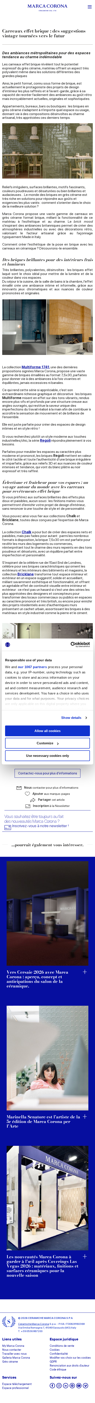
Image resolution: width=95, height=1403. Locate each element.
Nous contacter (11, 1350)
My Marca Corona (13, 1346)
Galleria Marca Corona (16, 1358)
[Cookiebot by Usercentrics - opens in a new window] (70, 644)
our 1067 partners (32, 667)
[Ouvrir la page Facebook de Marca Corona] (52, 1387)
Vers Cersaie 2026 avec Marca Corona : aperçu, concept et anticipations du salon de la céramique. (37, 979)
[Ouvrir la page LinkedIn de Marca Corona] (65, 1387)
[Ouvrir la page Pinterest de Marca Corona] (72, 1387)
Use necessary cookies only (47, 756)
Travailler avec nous (14, 1354)
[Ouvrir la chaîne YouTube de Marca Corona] (79, 1387)
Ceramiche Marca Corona (33, 1323)
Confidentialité (59, 1354)
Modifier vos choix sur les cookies (70, 1358)
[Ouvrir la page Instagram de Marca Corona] (59, 1387)
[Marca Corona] (47, 8)
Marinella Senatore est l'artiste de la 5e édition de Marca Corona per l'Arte (43, 1122)
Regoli (45, 440)
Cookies (55, 1350)
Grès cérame (10, 1361)
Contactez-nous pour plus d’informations (47, 773)
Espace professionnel (15, 1388)
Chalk (26, 532)
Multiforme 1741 (35, 367)
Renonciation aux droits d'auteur (69, 1365)
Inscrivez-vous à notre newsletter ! (40, 826)
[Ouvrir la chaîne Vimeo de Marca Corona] (85, 1387)
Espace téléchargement (17, 1384)
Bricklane (25, 574)
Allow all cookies (47, 731)
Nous (51, 787)
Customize (45, 743)
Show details (71, 718)
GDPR (53, 1361)
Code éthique (58, 1369)
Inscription (51, 806)
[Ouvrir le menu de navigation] (89, 6)
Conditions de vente (62, 1346)
